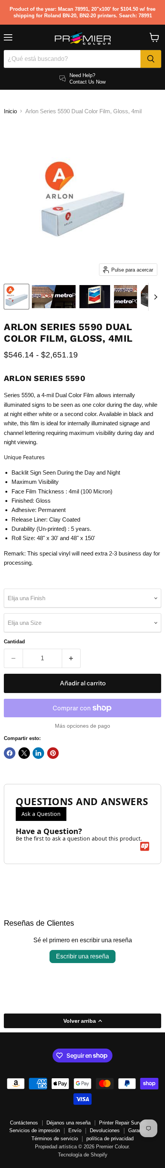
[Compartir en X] (24, 753)
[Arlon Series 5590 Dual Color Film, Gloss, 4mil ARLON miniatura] (16, 296)
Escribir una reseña (82, 956)
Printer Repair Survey (123, 1123)
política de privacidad (110, 1138)
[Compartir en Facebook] (9, 753)
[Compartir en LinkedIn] (38, 753)
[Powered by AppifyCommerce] (144, 846)
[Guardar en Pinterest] (53, 753)
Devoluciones (105, 1130)
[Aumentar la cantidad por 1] (71, 658)
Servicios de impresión (34, 1130)
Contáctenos (24, 1123)
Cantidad (14, 641)
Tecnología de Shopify (82, 1155)
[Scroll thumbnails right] (154, 297)
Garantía (137, 1130)
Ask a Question (41, 813)
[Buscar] (150, 59)
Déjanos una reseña (68, 1123)
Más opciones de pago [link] (82, 726)
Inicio (10, 111)
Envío (74, 1130)
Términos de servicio (54, 1138)
